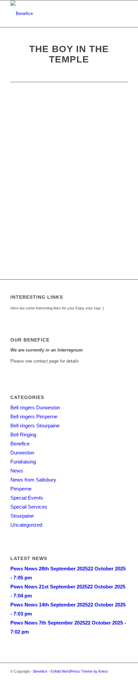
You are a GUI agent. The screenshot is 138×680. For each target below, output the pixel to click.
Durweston (22, 452)
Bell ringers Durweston (35, 407)
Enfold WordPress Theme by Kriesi (79, 671)
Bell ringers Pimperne (33, 416)
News (16, 470)
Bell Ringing (23, 434)
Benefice (19, 443)
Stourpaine (22, 516)
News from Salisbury (33, 480)
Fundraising (23, 461)
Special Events (26, 498)
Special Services (28, 507)
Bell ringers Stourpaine (35, 425)
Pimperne (20, 489)
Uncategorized (26, 525)
